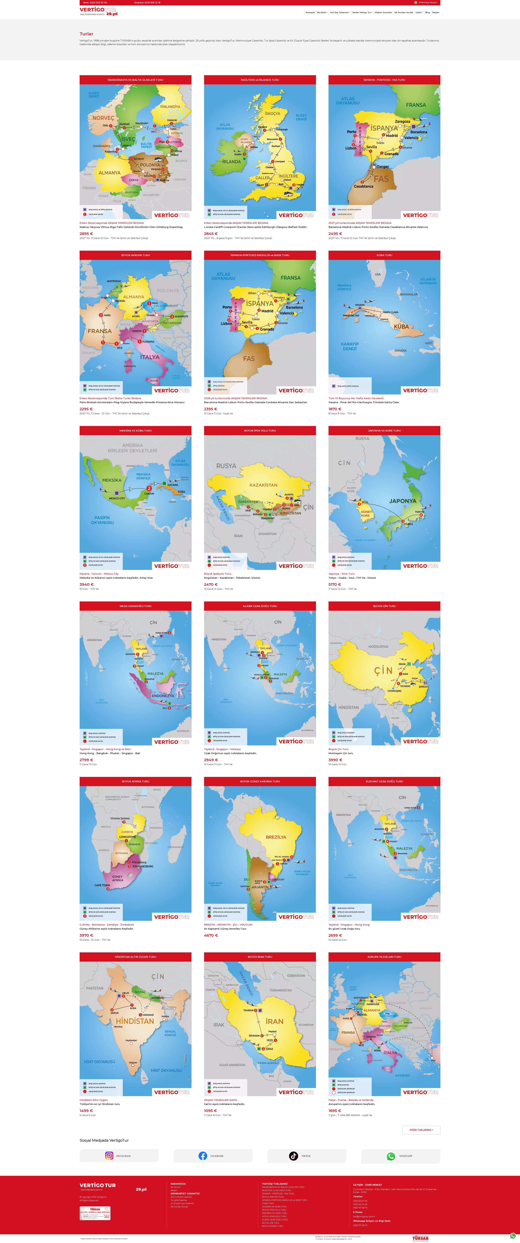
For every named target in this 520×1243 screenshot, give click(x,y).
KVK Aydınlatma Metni (119, 1239)
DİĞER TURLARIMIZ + (421, 1130)
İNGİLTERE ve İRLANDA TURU (276, 1190)
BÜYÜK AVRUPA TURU (273, 1197)
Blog (427, 12)
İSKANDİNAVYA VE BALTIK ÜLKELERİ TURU (283, 1187)
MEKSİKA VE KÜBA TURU (274, 1206)
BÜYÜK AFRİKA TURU (272, 1226)
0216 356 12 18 (152, 2)
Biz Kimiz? (176, 1187)
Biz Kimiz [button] (321, 12)
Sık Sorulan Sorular (403, 12)
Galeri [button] (418, 12)
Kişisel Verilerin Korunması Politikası (94, 1239)
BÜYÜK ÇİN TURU (270, 1223)
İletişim (435, 12)
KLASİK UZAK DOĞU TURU (275, 1219)
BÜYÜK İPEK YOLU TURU (274, 1210)
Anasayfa (310, 12)
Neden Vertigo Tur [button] (361, 12)
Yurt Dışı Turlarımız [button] (339, 12)
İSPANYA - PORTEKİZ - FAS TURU (278, 1193)
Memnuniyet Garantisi (181, 1197)
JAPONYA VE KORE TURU (274, 1213)
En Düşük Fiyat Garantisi (182, 1203)
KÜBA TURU (268, 1203)
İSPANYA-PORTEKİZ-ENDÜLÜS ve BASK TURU (284, 1200)
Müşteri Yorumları (383, 12)
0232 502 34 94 (98, 2)
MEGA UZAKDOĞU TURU (274, 1216)
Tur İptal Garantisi (179, 1200)
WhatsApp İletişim (427, 2)
